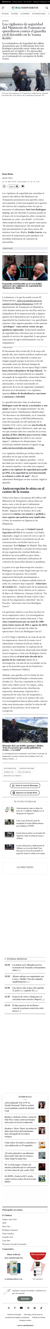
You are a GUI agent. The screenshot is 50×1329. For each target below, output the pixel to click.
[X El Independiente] (9, 1308)
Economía (25, 14)
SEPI (4, 1223)
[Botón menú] (3, 8)
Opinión (5, 14)
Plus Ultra (6, 1226)
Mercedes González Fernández (14, 1244)
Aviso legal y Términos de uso (33, 1315)
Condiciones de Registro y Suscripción (17, 1317)
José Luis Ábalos (24, 772)
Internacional (39, 14)
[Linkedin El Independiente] (35, 1308)
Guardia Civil (9, 772)
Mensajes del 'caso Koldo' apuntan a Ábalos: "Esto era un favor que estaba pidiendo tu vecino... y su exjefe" (23, 747)
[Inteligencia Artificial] (14, 1274)
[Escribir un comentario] (23, 186)
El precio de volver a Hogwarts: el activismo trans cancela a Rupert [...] (28, 998)
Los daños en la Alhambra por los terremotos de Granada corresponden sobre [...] (28, 968)
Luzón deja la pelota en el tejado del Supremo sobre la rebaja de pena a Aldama (30, 835)
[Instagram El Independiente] (28, 1308)
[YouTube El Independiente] (21, 1308)
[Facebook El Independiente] (14, 1308)
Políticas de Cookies (38, 1317)
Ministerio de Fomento (12, 776)
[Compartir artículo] (4, 186)
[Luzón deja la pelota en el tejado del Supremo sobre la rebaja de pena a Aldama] (9, 836)
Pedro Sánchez (8, 1234)
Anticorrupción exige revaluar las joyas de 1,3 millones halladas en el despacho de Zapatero (30, 811)
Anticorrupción (10, 768)
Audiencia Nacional (27, 768)
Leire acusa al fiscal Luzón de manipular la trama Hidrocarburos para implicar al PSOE (29, 823)
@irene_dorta (7, 178)
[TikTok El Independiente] (41, 1308)
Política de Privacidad (14, 1315)
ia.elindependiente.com (13, 1279)
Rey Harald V (27, 2)
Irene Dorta (7, 174)
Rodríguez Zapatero (10, 1230)
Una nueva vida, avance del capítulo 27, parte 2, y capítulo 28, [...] (28, 989)
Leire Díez (6, 1241)
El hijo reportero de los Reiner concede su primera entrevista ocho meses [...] (27, 1008)
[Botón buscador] (47, 8)
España (14, 14)
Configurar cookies (25, 1320)
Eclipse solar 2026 (9, 1219)
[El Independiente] (25, 8)
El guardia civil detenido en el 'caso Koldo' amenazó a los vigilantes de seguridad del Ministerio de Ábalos (22, 285)
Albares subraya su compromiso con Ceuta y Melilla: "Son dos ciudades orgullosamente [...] (28, 979)
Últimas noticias (17, 2)
